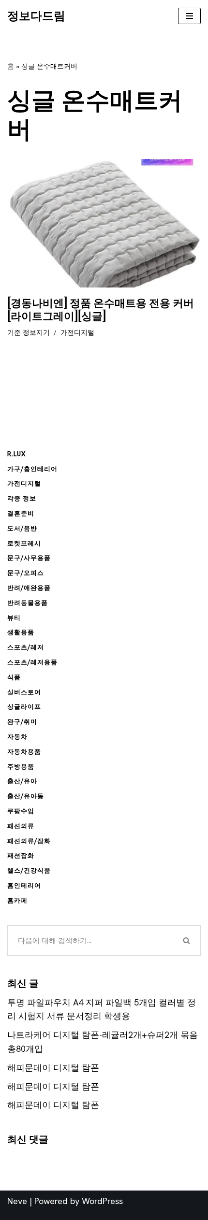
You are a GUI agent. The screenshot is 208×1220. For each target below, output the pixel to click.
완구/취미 (22, 722)
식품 (14, 677)
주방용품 (20, 766)
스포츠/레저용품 (32, 662)
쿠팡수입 (20, 811)
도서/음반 (22, 528)
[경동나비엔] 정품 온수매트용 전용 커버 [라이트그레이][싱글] (100, 309)
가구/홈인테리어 (32, 469)
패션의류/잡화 (29, 841)
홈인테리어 (24, 885)
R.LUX (16, 454)
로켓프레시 (24, 543)
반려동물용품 (27, 603)
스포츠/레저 (25, 647)
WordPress (102, 1200)
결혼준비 (20, 513)
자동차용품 (24, 751)
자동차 (17, 736)
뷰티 (14, 618)
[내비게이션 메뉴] (189, 16)
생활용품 (20, 632)
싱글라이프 (24, 707)
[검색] (187, 940)
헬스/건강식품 (29, 870)
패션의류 (20, 826)
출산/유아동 (25, 796)
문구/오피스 (25, 573)
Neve (17, 1200)
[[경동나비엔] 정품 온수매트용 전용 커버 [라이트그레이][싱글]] (104, 223)
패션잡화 (20, 855)
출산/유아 (22, 781)
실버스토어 (24, 692)
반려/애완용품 (29, 588)
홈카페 (17, 900)
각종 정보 (21, 498)
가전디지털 (77, 332)
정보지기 (36, 332)
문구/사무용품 (29, 558)
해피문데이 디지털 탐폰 (53, 1067)
